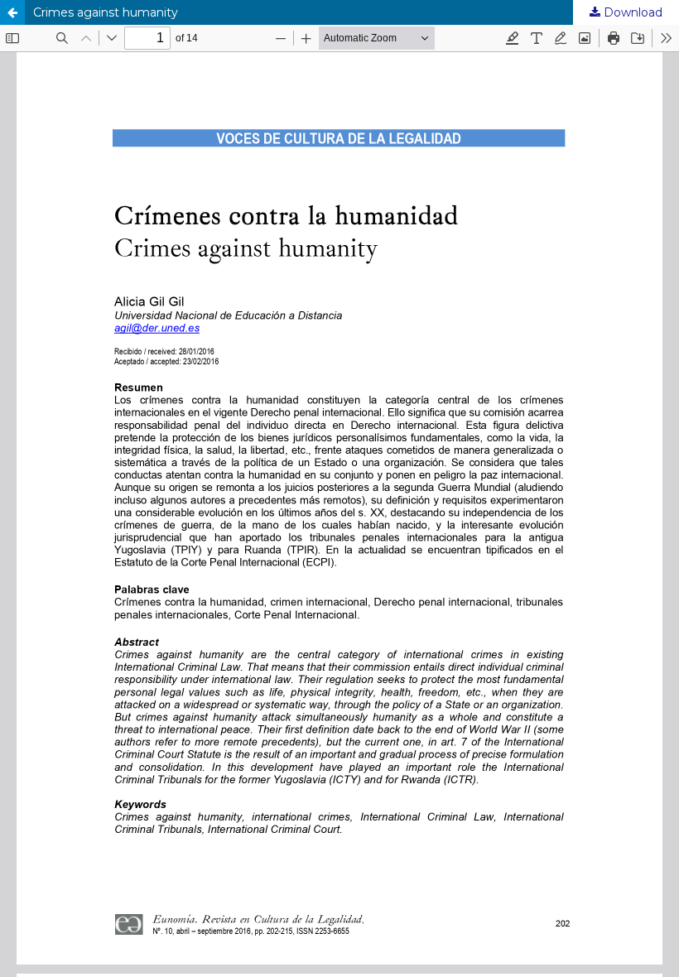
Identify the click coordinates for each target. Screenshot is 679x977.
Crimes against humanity (105, 12)
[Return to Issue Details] (12, 12)
